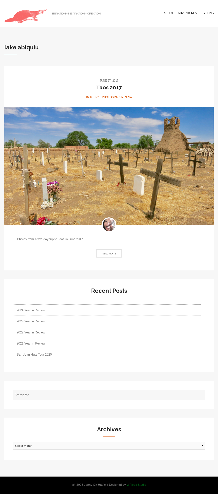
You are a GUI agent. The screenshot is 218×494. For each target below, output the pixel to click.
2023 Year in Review (31, 321)
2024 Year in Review (31, 310)
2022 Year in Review (31, 332)
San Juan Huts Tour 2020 (34, 354)
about (168, 13)
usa (129, 97)
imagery (92, 97)
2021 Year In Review (31, 343)
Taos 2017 (109, 87)
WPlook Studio (136, 484)
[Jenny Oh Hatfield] (109, 224)
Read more (109, 253)
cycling (208, 13)
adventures (187, 13)
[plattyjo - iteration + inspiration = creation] (25, 16)
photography (112, 97)
